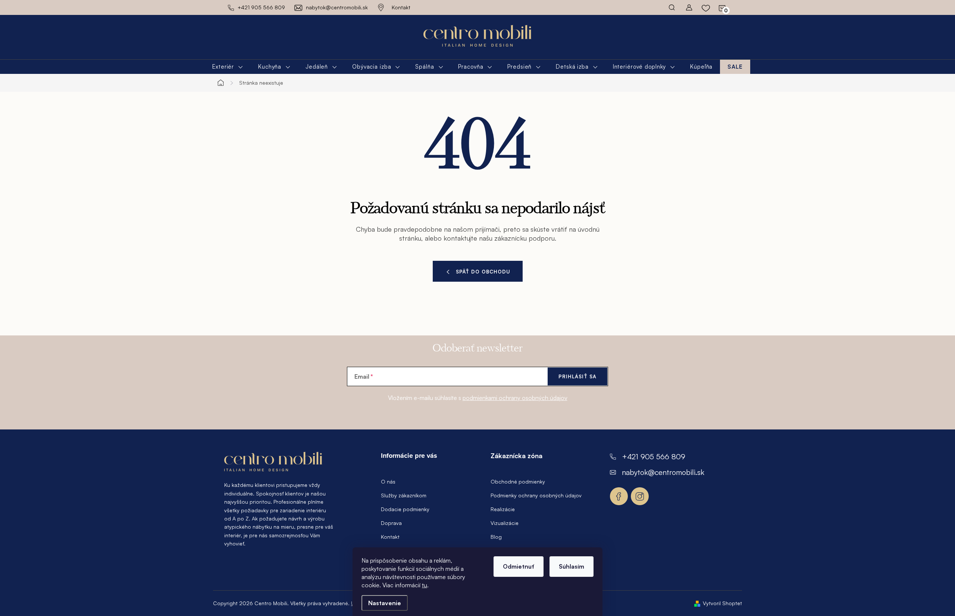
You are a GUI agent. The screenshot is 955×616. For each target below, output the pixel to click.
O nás (388, 481)
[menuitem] (228, 67)
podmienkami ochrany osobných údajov (515, 397)
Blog (496, 537)
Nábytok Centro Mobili (619, 496)
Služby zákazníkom (403, 495)
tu (424, 585)
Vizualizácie (505, 523)
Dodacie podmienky (405, 509)
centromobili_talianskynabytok (640, 496)
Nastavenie (384, 603)
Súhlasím (571, 566)
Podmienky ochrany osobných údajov (536, 495)
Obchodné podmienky (518, 481)
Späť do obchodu (483, 272)
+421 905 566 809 (653, 456)
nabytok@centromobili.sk (663, 472)
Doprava (391, 523)
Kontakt (401, 7)
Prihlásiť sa (577, 376)
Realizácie (503, 509)
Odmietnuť (518, 566)
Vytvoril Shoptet (722, 603)
